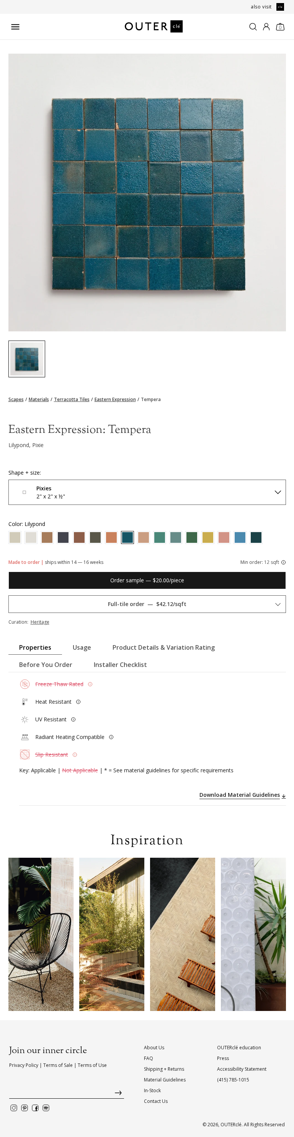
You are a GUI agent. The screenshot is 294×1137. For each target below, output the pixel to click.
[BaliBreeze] (191, 537)
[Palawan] (240, 537)
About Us (154, 1047)
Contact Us (156, 1101)
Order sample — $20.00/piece (147, 580)
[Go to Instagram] (13, 1107)
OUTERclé (231, 1124)
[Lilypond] (127, 537)
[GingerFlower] (79, 537)
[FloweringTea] (47, 537)
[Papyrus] (31, 537)
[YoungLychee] (143, 537)
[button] (21, 934)
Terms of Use (92, 1065)
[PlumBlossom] (223, 537)
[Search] (253, 27)
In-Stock (152, 1090)
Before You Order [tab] (45, 664)
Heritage (40, 622)
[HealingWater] (256, 537)
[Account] (266, 27)
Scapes (16, 399)
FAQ (148, 1058)
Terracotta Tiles (72, 399)
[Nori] (95, 537)
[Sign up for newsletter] (66, 1095)
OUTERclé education (239, 1047)
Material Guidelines (165, 1079)
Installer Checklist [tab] (120, 664)
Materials (39, 399)
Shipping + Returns (164, 1069)
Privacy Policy (23, 1065)
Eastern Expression (115, 399)
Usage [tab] (82, 647)
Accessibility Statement (241, 1069)
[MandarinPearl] (111, 537)
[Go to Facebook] (35, 1107)
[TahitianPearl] (63, 537)
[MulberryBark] (14, 537)
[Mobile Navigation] (15, 27)
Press (223, 1058)
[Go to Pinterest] (24, 1107)
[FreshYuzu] (207, 537)
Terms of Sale (58, 1065)
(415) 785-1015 (233, 1079)
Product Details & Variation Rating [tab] (164, 647)
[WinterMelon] (159, 537)
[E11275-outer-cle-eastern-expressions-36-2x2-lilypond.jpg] (26, 359)
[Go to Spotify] (46, 1107)
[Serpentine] (175, 537)
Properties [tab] (35, 647)
